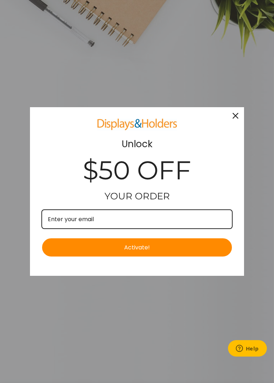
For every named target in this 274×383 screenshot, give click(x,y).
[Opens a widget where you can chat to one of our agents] (247, 349)
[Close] (235, 115)
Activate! (137, 247)
